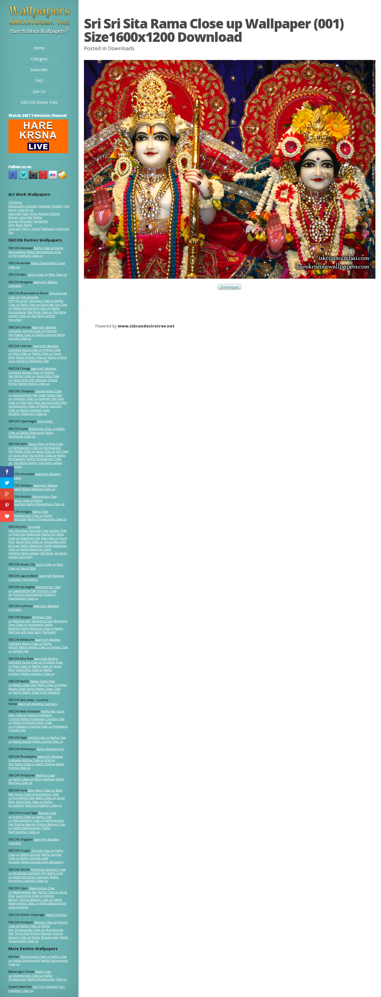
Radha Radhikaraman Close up (29, 830)
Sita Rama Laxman (26, 463)
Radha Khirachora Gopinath (31, 877)
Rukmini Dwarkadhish (28, 594)
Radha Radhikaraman (27, 828)
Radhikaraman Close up (28, 820)
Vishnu (26, 229)
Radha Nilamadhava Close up (45, 504)
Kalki (26, 214)
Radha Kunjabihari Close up (43, 805)
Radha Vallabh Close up (34, 647)
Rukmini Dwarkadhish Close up (32, 596)
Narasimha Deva (42, 621)
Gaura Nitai (45, 421)
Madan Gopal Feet (24, 685)
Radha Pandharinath (50, 749)
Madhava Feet (22, 621)
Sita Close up (49, 538)
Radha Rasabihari (31, 546)
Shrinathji (26, 221)
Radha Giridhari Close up (37, 674)
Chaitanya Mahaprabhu (16, 204)
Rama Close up (30, 305)
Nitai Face (19, 534)
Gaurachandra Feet (25, 395)
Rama (19, 225)
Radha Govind (22, 741)
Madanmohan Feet (25, 892)
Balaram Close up (45, 922)
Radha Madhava (44, 779)
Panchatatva (30, 579)
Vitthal (36, 229)
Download (229, 287)
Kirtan (34, 214)
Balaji (31, 790)
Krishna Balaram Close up (36, 900)
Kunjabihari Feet (24, 798)
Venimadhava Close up (27, 255)
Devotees (44, 206)
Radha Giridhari (56, 915)
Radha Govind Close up (47, 741)
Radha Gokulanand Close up (31, 308)
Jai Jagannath (20, 212)
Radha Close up (44, 248)
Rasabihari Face (30, 538)
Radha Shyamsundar (45, 937)
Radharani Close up (34, 414)
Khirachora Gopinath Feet (29, 873)
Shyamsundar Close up (28, 515)
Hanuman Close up (41, 301)
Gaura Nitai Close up (42, 455)
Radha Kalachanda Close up (31, 435)
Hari (35, 987)
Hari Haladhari (48, 987)
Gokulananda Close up (35, 957)
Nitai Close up (58, 274)
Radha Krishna (45, 764)
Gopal (42, 395)
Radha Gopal (39, 263)
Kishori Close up (25, 376)
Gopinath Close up (25, 399)
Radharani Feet (39, 361)
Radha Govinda (46, 335)
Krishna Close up (33, 760)
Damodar (32, 206)
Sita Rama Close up (39, 312)
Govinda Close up (33, 331)
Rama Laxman (30, 553)
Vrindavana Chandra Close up (32, 726)
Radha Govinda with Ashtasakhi (42, 862)
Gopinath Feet (47, 399)
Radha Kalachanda (32, 433)
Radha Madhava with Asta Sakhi (35, 630)
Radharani (49, 229)
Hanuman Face (38, 531)
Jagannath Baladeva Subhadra (33, 608)
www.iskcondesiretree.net (146, 326)
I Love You (23, 210)
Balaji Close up (45, 790)
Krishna (44, 214)
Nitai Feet (26, 402)
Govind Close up (38, 738)
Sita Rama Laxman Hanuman (31, 318)
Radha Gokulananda (26, 960)
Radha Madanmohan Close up (35, 902)
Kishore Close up (33, 372)
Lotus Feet (26, 217)
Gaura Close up (38, 274)
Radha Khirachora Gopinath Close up (33, 879)
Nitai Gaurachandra (47, 402)
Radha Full (49, 534)
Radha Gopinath (20, 227)
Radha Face (33, 534)
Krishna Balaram (25, 824)
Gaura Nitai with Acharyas (30, 380)
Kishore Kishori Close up (33, 384)
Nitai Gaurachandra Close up (37, 404)
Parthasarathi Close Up (28, 448)
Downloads (121, 48)
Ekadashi (57, 206)
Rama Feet (47, 305)
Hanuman (21, 301)
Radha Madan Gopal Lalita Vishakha (36, 692)
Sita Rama (46, 553)
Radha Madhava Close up (38, 489)
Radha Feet (48, 711)
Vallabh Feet (21, 651)
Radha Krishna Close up (31, 357)
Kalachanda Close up (42, 429)
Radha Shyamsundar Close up (47, 519)
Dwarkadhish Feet (25, 591)
